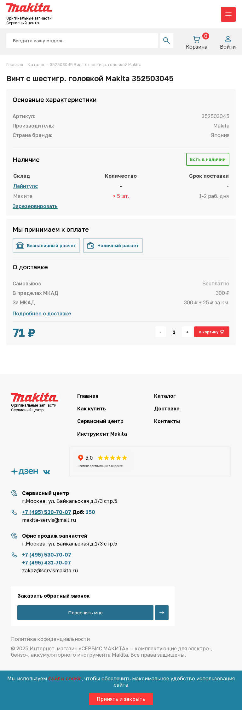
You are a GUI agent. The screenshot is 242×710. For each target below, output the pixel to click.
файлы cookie (65, 678)
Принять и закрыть (121, 699)
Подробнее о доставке (42, 313)
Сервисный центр (100, 421)
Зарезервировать (35, 206)
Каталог (165, 396)
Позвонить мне (85, 612)
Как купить (91, 408)
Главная (87, 396)
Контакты (167, 421)
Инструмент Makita (102, 434)
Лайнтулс (25, 186)
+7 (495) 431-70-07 (46, 562)
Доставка (167, 408)
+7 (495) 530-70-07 (46, 512)
